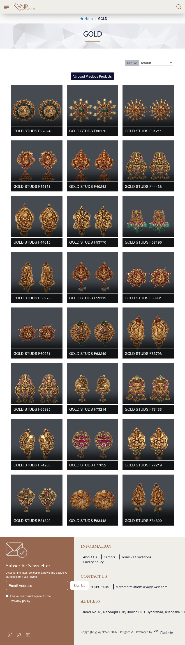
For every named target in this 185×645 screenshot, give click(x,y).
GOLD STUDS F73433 (143, 409)
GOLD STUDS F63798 (143, 353)
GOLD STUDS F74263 (32, 465)
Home (88, 18)
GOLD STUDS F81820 (32, 520)
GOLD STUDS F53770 (87, 242)
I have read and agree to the (30, 598)
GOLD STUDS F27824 (32, 131)
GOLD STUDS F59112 (87, 298)
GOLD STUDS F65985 (32, 409)
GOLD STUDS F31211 (143, 131)
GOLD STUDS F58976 (32, 298)
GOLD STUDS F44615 (32, 242)
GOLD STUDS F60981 (143, 298)
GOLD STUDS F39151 (32, 186)
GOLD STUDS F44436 (143, 186)
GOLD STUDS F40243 (87, 186)
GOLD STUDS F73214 (87, 409)
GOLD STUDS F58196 (143, 242)
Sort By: (132, 63)
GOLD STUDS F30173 (87, 131)
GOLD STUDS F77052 (87, 465)
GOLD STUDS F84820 (143, 520)
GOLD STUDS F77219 (143, 465)
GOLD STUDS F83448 (87, 520)
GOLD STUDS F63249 (87, 353)
